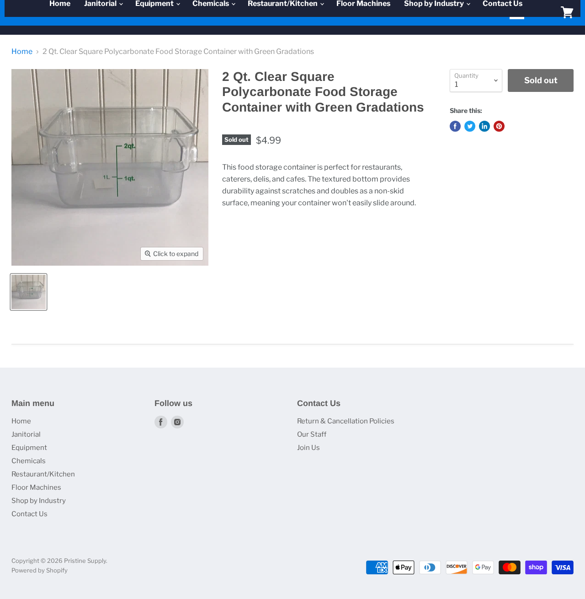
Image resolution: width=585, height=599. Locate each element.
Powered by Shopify (39, 570)
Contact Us (29, 514)
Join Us (308, 448)
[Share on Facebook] (455, 126)
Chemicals (28, 461)
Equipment (29, 448)
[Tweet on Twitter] (469, 126)
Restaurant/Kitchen (43, 474)
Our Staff (311, 434)
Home (21, 52)
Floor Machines (36, 487)
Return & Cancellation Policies (345, 421)
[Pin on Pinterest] (499, 126)
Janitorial (26, 434)
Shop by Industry (38, 501)
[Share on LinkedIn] (484, 126)
